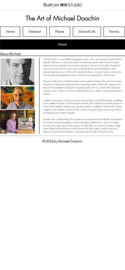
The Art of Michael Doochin (62, 18)
